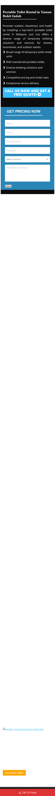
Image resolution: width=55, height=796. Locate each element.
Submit (8, 186)
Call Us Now (29, 792)
